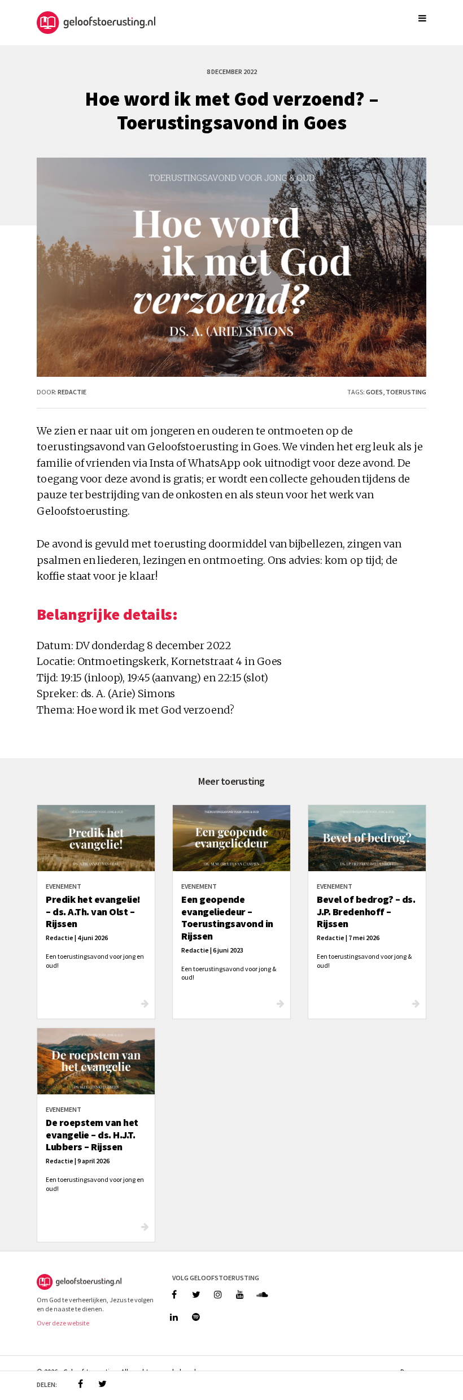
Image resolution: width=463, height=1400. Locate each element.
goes (374, 392)
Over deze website (63, 1323)
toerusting (406, 392)
